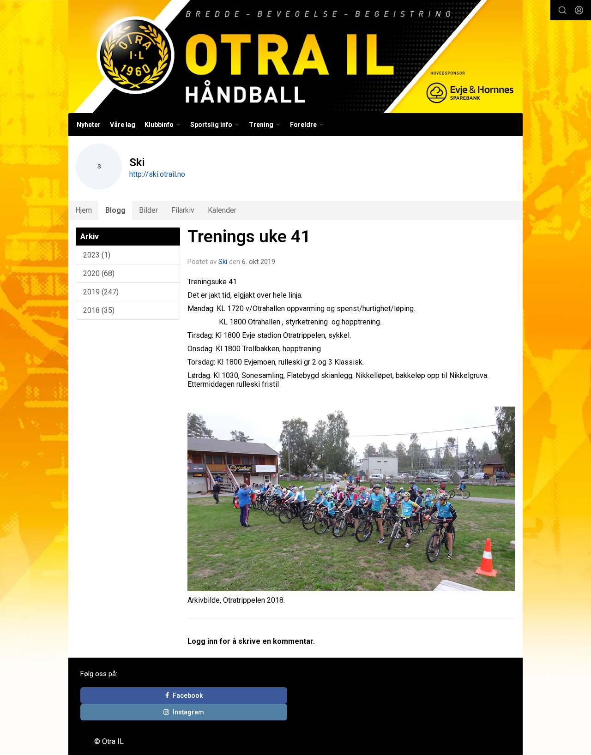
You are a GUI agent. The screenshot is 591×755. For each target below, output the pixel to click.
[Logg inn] (579, 10)
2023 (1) (96, 255)
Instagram (188, 712)
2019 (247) (101, 292)
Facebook (188, 695)
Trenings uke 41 (248, 236)
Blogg (115, 210)
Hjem (83, 210)
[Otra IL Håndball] (295, 56)
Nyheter (89, 124)
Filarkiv (182, 210)
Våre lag (122, 124)
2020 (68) (99, 273)
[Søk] (562, 10)
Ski (222, 262)
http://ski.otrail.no (157, 174)
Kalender (222, 210)
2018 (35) (99, 310)
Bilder (148, 210)
